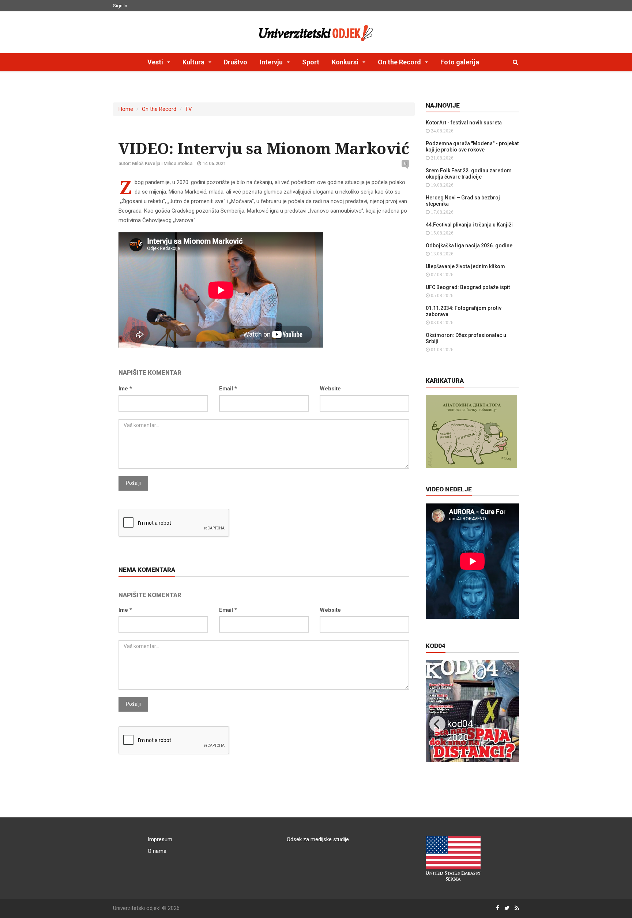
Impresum (160, 839)
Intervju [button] (272, 62)
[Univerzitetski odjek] (316, 31)
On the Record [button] (400, 62)
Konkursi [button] (346, 62)
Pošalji (133, 483)
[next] (507, 724)
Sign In (120, 5)
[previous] (437, 724)
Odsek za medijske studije (318, 839)
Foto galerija (459, 62)
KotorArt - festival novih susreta (464, 122)
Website (330, 388)
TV (188, 109)
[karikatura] (471, 431)
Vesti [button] (156, 62)
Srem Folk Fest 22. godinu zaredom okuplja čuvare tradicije (469, 174)
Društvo (235, 62)
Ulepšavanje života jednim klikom (465, 266)
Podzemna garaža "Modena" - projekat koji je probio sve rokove (472, 146)
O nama (157, 851)
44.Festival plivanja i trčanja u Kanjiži (469, 225)
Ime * (125, 388)
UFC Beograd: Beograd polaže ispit (468, 287)
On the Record (159, 109)
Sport (310, 62)
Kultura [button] (194, 62)
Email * (228, 388)
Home (125, 109)
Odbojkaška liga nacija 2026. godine (469, 245)
